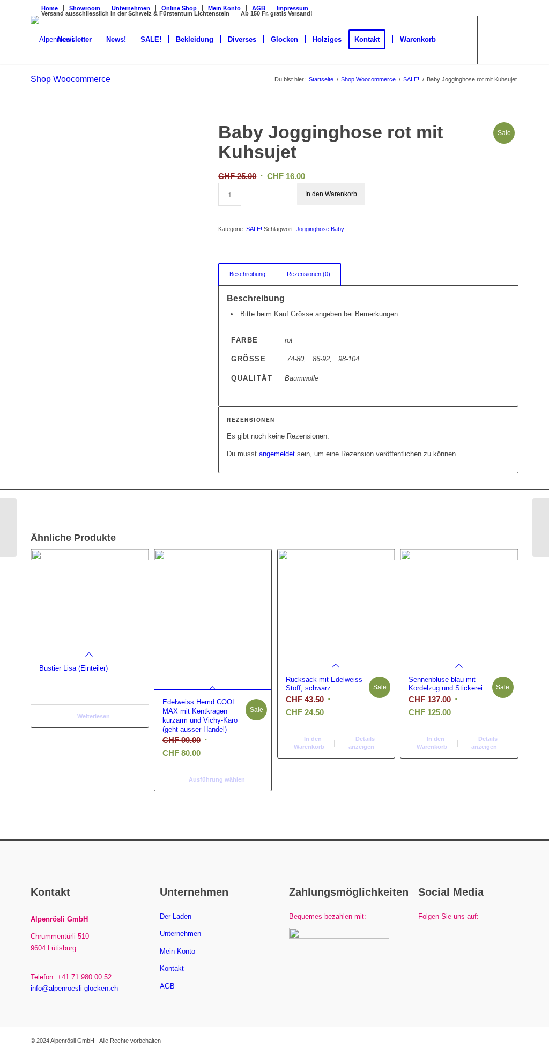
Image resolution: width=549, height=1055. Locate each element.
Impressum (292, 8)
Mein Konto (177, 951)
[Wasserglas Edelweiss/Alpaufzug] (8, 527)
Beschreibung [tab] (247, 274)
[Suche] (453, 40)
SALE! (254, 229)
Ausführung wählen (216, 779)
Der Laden (175, 916)
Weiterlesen (93, 716)
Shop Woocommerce (70, 79)
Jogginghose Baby (320, 229)
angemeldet (277, 454)
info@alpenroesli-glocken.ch (74, 988)
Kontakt (172, 968)
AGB (258, 8)
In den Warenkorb (331, 194)
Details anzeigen (361, 742)
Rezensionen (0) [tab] (308, 274)
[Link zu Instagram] (510, 39)
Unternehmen (180, 934)
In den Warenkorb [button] (309, 742)
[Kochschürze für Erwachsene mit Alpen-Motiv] (540, 527)
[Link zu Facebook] (494, 39)
